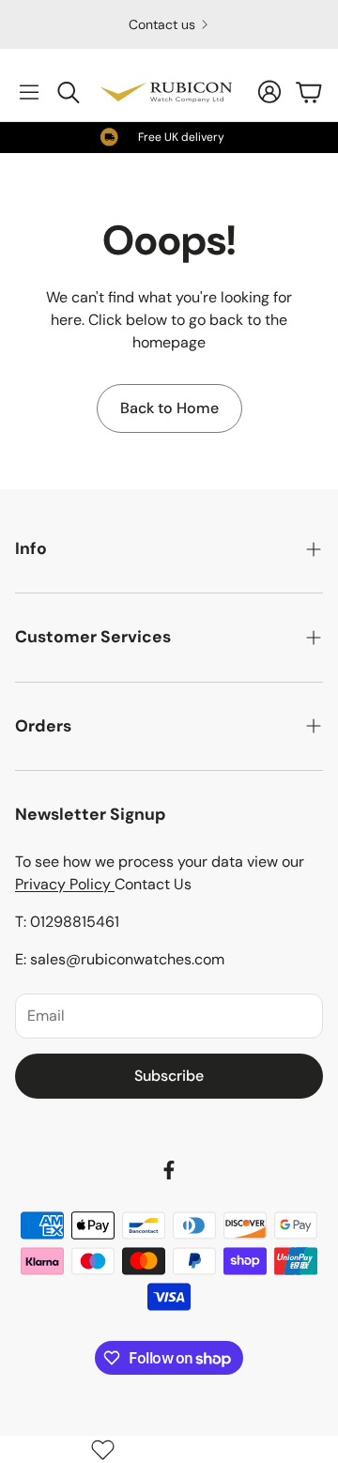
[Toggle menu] (29, 92)
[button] (169, 549)
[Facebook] (169, 1170)
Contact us (162, 24)
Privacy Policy (65, 884)
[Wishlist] (102, 1449)
